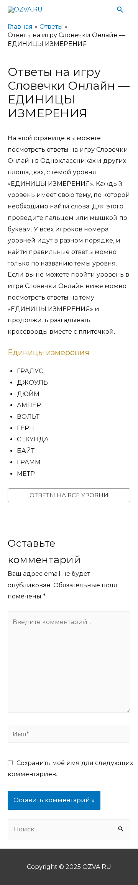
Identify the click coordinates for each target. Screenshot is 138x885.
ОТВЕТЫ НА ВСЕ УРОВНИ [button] (69, 495)
